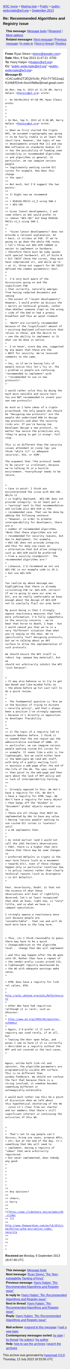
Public (44, 6)
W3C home (10, 6)
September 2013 (43, 10)
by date (58, 1335)
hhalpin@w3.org (40, 62)
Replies (61, 43)
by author (42, 1339)
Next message (43, 39)
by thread (12, 1339)
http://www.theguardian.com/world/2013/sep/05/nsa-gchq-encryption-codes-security (34, 1229)
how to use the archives (29, 1343)
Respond (55, 31)
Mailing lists (29, 6)
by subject (27, 1339)
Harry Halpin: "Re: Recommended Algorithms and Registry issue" (32, 1287)
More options (14, 35)
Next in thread (44, 43)
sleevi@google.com (46, 53)
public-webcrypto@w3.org (29, 66)
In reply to (26, 43)
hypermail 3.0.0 (54, 1355)
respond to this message (40, 1327)
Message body (37, 31)
